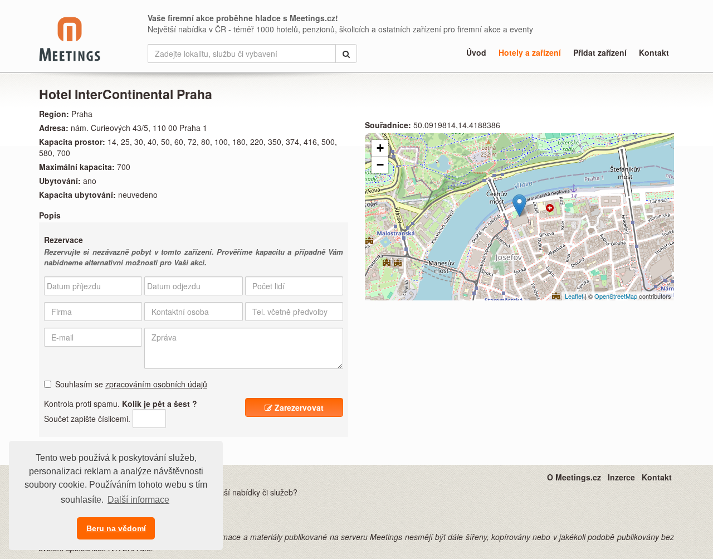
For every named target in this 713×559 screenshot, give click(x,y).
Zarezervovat (298, 407)
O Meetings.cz (574, 477)
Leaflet (574, 295)
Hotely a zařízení (530, 52)
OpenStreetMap (615, 295)
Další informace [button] (138, 499)
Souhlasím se (131, 384)
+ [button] (380, 148)
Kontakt (654, 52)
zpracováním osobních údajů (156, 384)
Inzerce (621, 477)
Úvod (476, 52)
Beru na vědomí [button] (116, 528)
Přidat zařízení (600, 52)
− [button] (380, 165)
